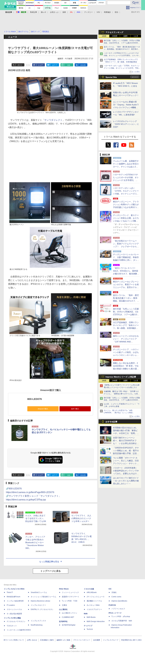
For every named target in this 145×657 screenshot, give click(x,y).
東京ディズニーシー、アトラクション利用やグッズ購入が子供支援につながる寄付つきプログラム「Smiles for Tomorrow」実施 (126, 207)
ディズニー (88, 12)
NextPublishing (36, 625)
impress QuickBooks (119, 601)
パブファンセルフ (118, 609)
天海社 (114, 592)
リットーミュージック (70, 592)
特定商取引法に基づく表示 (131, 640)
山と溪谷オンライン (69, 613)
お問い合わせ (32, 640)
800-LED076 (34, 399)
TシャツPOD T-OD (69, 601)
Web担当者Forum (13, 597)
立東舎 (64, 605)
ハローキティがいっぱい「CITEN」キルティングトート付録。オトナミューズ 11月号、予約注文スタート (122, 68)
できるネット (12, 626)
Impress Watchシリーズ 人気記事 (120, 377)
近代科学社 (63, 621)
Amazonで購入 (43, 409)
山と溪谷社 (63, 609)
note (68, 65)
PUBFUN (112, 605)
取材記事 (33, 12)
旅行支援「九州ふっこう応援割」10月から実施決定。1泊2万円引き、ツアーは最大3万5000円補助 (122, 43)
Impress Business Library (40, 601)
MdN (86, 614)
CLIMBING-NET (68, 617)
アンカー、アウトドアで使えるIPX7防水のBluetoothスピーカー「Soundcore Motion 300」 (35, 542)
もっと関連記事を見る (49, 561)
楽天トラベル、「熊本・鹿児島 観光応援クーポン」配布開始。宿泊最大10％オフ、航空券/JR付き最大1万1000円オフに (122, 49)
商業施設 (107, 12)
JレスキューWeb (93, 605)
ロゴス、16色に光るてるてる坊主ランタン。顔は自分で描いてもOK (35, 518)
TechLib (90, 629)
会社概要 (96, 640)
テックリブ (88, 626)
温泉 (64, 12)
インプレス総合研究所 (15, 601)
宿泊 (116, 12)
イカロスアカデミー (94, 609)
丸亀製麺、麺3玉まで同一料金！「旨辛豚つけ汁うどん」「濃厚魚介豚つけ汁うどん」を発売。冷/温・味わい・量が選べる (121, 393)
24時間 (114, 36)
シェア (40, 65)
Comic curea (116, 597)
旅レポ (43, 12)
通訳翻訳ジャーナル (94, 601)
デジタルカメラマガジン (16, 621)
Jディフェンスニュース (96, 597)
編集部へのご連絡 (63, 640)
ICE (110, 589)
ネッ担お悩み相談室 (14, 614)
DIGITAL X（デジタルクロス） (42, 609)
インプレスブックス (38, 621)
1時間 (104, 36)
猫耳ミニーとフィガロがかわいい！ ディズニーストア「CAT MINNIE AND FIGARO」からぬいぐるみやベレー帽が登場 (126, 341)
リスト (28, 65)
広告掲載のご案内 (47, 640)
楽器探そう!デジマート (70, 597)
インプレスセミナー (38, 605)
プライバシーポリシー (81, 640)
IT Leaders (11, 605)
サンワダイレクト (53, 120)
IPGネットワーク (115, 613)
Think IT (10, 592)
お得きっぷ (54, 12)
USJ (98, 12)
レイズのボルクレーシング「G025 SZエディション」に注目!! (126, 124)
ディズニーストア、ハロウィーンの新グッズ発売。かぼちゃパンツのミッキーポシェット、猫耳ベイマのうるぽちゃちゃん (126, 355)
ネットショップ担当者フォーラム (43, 597)
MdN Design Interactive (96, 621)
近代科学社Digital (68, 625)
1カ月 (136, 36)
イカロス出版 (89, 589)
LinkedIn (83, 65)
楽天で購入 (75, 409)
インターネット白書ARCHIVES (19, 630)
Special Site (111, 77)
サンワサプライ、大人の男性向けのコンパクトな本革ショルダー (81, 518)
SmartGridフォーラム (39, 592)
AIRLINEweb (92, 592)
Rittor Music (64, 589)
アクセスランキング (114, 32)
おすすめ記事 (111, 422)
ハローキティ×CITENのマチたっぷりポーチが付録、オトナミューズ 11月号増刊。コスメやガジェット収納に (122, 55)
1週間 (125, 36)
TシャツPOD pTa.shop (120, 616)
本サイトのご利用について (14, 640)
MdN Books (91, 617)
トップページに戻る (50, 571)
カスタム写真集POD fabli (121, 621)
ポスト (20, 65)
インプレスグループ (110, 640)
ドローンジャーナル (14, 609)
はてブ (54, 65)
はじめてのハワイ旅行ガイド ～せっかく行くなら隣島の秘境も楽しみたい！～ (126, 481)
